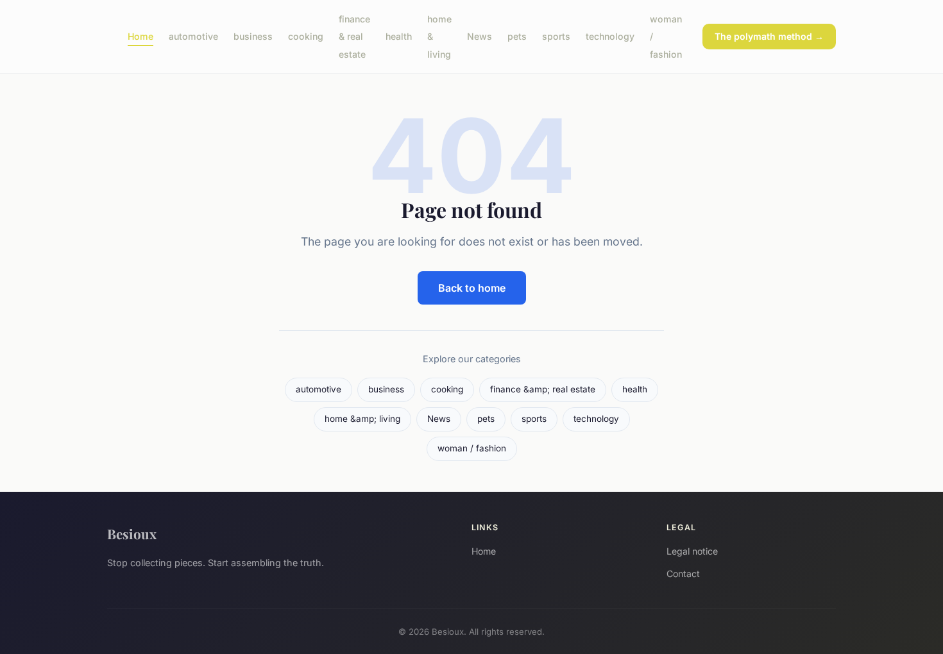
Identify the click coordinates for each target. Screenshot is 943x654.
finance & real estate (354, 36)
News (479, 36)
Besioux (132, 533)
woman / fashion (472, 448)
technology (610, 36)
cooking (305, 36)
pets (517, 36)
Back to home (471, 287)
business (253, 36)
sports (556, 36)
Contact (683, 573)
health (399, 36)
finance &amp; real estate (542, 389)
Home (140, 36)
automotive (193, 36)
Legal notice (692, 551)
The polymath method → (769, 36)
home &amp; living (362, 419)
